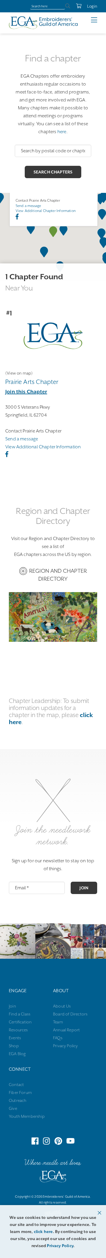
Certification (20, 1022)
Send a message (28, 206)
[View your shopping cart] (75, 6)
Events (15, 1037)
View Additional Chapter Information (46, 211)
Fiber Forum (20, 1092)
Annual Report (66, 1030)
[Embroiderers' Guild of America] (53, 1177)
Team (58, 1022)
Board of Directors (70, 1014)
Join (84, 888)
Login (92, 6)
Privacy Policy (65, 1045)
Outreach (17, 1100)
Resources (18, 1030)
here (62, 131)
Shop (14, 1045)
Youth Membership (27, 1116)
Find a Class (19, 1014)
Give (13, 1108)
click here (43, 1231)
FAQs (57, 1037)
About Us (62, 1006)
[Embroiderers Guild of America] (43, 22)
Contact (16, 1084)
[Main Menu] (98, 20)
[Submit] (67, 6)
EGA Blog (17, 1053)
